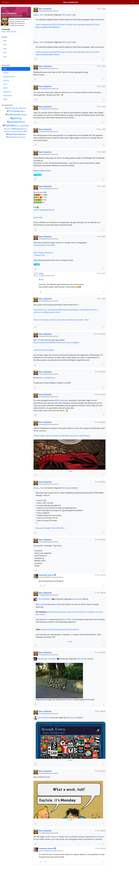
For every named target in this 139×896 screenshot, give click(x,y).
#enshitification (58, 528)
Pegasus (20, 131)
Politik (5, 88)
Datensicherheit (9, 76)
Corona (5, 73)
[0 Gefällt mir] (35, 79)
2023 (5, 53)
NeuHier (24, 129)
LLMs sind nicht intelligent (44, 350)
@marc (41, 279)
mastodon (8, 129)
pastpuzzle (39, 192)
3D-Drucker (10, 108)
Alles (5, 69)
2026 (5, 41)
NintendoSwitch (98, 837)
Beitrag (65, 15)
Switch (23, 134)
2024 (5, 49)
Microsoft (40, 604)
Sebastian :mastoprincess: (45, 378)
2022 (5, 57)
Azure (46, 619)
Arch (18, 108)
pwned (56, 604)
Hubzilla (9, 125)
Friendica (22, 114)
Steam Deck (7, 95)
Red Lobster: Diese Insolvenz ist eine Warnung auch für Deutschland (63, 436)
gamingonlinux (17, 121)
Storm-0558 (66, 619)
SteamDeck (13, 134)
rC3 (26, 131)
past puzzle (38, 217)
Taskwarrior (12, 137)
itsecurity (18, 126)
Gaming (6, 80)
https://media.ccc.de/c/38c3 (44, 245)
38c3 (62, 243)
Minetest (17, 128)
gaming (16, 118)
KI (43, 340)
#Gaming (39, 54)
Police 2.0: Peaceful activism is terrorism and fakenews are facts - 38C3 (61, 320)
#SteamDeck (48, 54)
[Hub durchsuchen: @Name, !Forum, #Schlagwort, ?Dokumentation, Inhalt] (133, 2)
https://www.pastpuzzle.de (44, 210)
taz (19, 137)
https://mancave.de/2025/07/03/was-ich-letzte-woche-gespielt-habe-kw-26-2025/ (68, 24)
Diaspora (21, 111)
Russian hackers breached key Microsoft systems (60, 629)
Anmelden (5, 2)
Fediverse (12, 114)
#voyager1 (48, 528)
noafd (15, 131)
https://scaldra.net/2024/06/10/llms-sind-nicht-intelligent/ (56, 342)
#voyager (39, 528)
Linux (5, 84)
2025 (5, 45)
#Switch (57, 54)
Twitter (23, 137)
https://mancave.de (9, 32)
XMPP (5, 99)
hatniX (64, 135)
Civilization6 (53, 837)
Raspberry (7, 92)
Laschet (26, 126)
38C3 (37, 264)
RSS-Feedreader (62, 400)
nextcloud (8, 131)
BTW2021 (24, 108)
